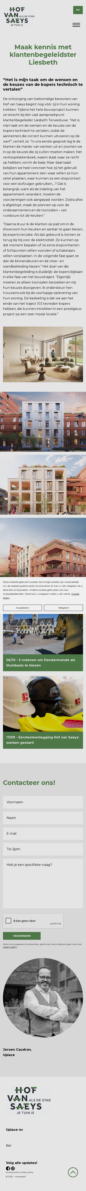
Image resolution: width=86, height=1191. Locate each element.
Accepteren (22, 607)
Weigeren (63, 607)
